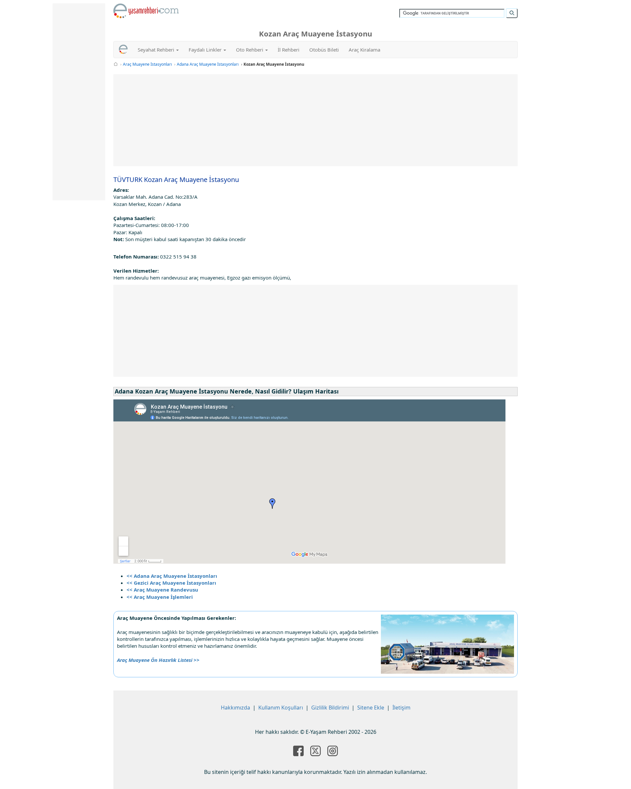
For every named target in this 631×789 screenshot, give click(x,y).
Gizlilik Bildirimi (330, 707)
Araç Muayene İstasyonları (147, 64)
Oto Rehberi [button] (250, 49)
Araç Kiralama (364, 49)
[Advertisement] (315, 120)
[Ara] (512, 13)
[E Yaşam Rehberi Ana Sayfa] (146, 10)
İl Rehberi (288, 49)
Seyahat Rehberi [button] (156, 49)
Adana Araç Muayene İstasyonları (208, 64)
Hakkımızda (235, 707)
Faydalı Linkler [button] (206, 49)
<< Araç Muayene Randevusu (162, 589)
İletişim (401, 707)
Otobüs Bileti (324, 49)
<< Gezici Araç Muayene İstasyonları (171, 582)
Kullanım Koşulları (280, 707)
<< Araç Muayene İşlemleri (160, 597)
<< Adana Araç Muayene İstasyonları (172, 576)
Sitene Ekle (370, 707)
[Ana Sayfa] (115, 64)
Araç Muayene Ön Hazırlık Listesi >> (158, 660)
